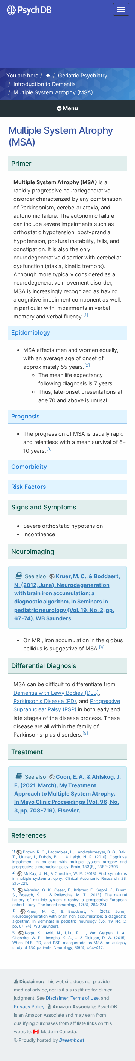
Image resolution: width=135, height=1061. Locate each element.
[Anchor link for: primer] (37, 163)
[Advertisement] (67, 45)
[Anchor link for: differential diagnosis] (81, 665)
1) (13, 851)
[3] (49, 449)
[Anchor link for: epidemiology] (55, 332)
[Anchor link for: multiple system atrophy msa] (43, 141)
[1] (85, 314)
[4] (102, 647)
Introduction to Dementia (45, 84)
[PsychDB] (29, 9)
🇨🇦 (36, 1031)
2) (13, 873)
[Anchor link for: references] (47, 835)
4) (13, 910)
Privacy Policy (29, 1006)
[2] (87, 365)
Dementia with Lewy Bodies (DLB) (56, 693)
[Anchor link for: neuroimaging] (59, 551)
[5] (85, 733)
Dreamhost (71, 1040)
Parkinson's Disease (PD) (45, 701)
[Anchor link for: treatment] (48, 751)
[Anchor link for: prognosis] (44, 416)
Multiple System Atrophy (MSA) (53, 92)
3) (13, 889)
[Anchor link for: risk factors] (50, 486)
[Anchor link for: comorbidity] (51, 466)
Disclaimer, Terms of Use (72, 998)
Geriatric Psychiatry (82, 75)
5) (13, 932)
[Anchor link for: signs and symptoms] (81, 506)
